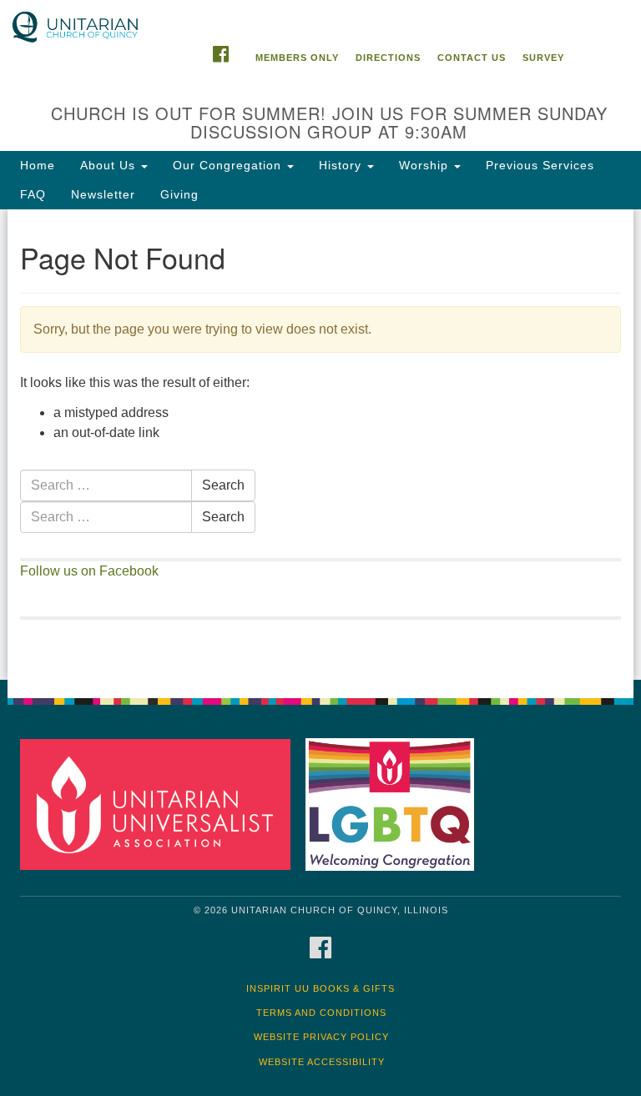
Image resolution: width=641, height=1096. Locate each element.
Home (37, 165)
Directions (388, 58)
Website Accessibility (322, 1062)
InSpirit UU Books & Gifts (320, 988)
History (342, 165)
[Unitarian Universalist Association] (161, 803)
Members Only (297, 58)
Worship (425, 165)
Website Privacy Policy (321, 1037)
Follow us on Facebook (89, 571)
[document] (320, 444)
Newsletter (103, 194)
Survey (543, 58)
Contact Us (471, 58)
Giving (179, 194)
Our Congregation (229, 165)
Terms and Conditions (321, 1013)
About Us (109, 165)
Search (223, 485)
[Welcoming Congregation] (395, 803)
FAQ (33, 194)
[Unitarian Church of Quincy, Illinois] (320, 16)
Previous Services (540, 165)
